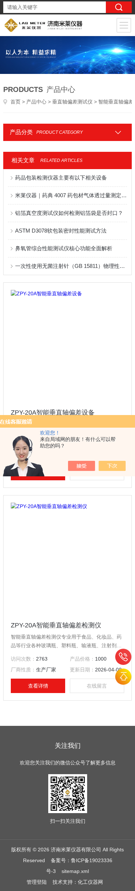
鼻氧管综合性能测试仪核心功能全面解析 (63, 248)
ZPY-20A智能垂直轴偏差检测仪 (56, 625)
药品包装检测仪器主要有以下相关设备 (61, 178)
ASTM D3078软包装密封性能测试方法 (61, 231)
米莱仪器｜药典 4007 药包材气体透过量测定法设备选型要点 (71, 195)
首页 (15, 102)
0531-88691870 (123, 657)
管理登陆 (37, 882)
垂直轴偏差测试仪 (72, 102)
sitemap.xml (75, 871)
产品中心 (36, 102)
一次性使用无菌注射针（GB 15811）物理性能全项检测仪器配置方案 (71, 266)
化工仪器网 (90, 882)
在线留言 (97, 686)
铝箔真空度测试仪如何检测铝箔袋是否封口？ (69, 213)
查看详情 (38, 686)
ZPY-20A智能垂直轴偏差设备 (53, 412)
